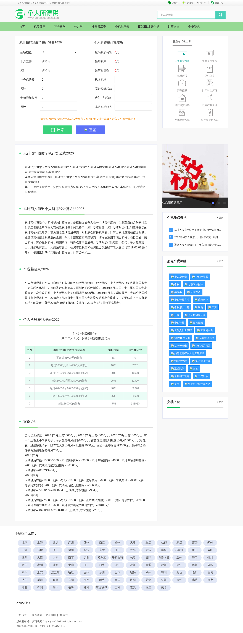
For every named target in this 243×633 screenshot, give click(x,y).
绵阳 (164, 572)
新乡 (102, 579)
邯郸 (24, 587)
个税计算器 (202, 276)
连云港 (55, 572)
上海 (40, 542)
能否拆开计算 (203, 360)
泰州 (24, 572)
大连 (40, 557)
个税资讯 (194, 26)
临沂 (195, 572)
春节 (176, 383)
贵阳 (148, 557)
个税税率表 (122, 26)
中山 (71, 564)
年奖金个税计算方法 (199, 383)
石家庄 (179, 549)
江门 (86, 564)
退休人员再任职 (183, 330)
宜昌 (55, 579)
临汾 (71, 587)
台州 (102, 572)
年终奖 (78, 26)
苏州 (86, 542)
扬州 (195, 564)
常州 (133, 564)
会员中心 (219, 2)
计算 (176, 315)
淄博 (210, 572)
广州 (71, 542)
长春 (133, 557)
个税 (176, 284)
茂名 (164, 587)
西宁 (24, 564)
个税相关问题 (203, 345)
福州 (71, 549)
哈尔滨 (102, 557)
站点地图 (51, 615)
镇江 (179, 564)
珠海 (55, 564)
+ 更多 (220, 217)
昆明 (86, 557)
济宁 (24, 579)
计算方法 (173, 26)
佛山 (117, 549)
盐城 (210, 564)
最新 (200, 307)
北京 (24, 542)
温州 (86, 572)
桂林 (86, 587)
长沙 (86, 549)
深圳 (55, 542)
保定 (210, 579)
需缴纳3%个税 (182, 338)
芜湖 (148, 579)
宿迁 (71, 572)
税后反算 (39, 26)
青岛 (133, 549)
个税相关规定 (181, 376)
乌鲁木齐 (164, 557)
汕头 (102, 564)
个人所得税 (180, 276)
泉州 (164, 579)
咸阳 (210, 549)
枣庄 (148, 587)
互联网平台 (206, 330)
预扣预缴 (198, 322)
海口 (195, 557)
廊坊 (195, 579)
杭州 (117, 542)
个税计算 (179, 322)
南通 (148, 564)
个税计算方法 (181, 299)
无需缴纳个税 (206, 338)
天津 (133, 542)
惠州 (40, 564)
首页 (22, 26)
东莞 (102, 549)
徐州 (164, 564)
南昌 (164, 549)
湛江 (117, 564)
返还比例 (179, 368)
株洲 (40, 587)
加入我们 (64, 615)
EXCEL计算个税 (148, 26)
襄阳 (71, 579)
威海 (40, 579)
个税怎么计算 (181, 307)
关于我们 (23, 615)
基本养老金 (180, 345)
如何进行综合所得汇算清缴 (189, 353)
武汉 (179, 542)
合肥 (40, 549)
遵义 (133, 587)
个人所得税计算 (196, 315)
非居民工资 (99, 26)
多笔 (195, 368)
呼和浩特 (117, 557)
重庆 (148, 542)
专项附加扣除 (195, 284)
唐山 (195, 549)
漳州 (179, 579)
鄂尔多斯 (102, 587)
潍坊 (179, 572)
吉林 (117, 587)
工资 (214, 307)
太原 (55, 557)
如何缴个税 (180, 360)
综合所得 (203, 299)
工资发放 (203, 376)
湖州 (148, 572)
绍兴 (133, 572)
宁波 (24, 549)
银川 (210, 557)
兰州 (179, 557)
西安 (195, 542)
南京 (102, 542)
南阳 (117, 579)
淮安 (40, 572)
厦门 (55, 549)
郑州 (210, 542)
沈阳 (24, 557)
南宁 (71, 557)
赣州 (55, 587)
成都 (164, 542)
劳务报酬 (59, 26)
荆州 (86, 579)
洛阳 (133, 579)
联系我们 (37, 615)
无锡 (148, 549)
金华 (117, 572)
